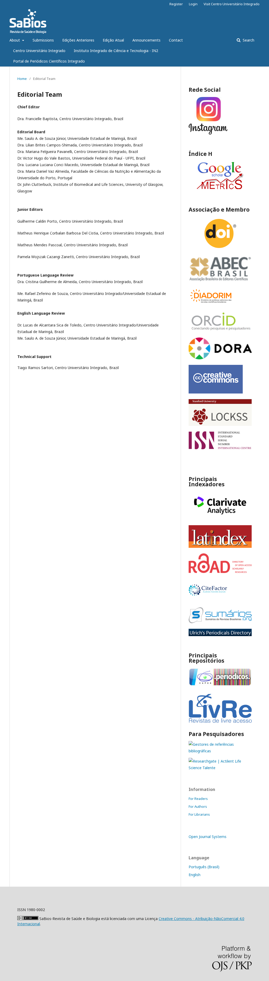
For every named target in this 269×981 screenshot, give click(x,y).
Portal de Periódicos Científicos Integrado (49, 61)
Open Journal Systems (207, 836)
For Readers (198, 798)
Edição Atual (113, 40)
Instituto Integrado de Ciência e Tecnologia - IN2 (116, 50)
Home (22, 78)
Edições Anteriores (78, 40)
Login (193, 4)
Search (248, 40)
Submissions (43, 40)
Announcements (146, 40)
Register (176, 4)
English (194, 874)
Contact (176, 40)
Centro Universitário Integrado (39, 50)
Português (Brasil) (204, 866)
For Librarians (199, 814)
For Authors (198, 806)
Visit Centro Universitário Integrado (232, 4)
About (15, 40)
